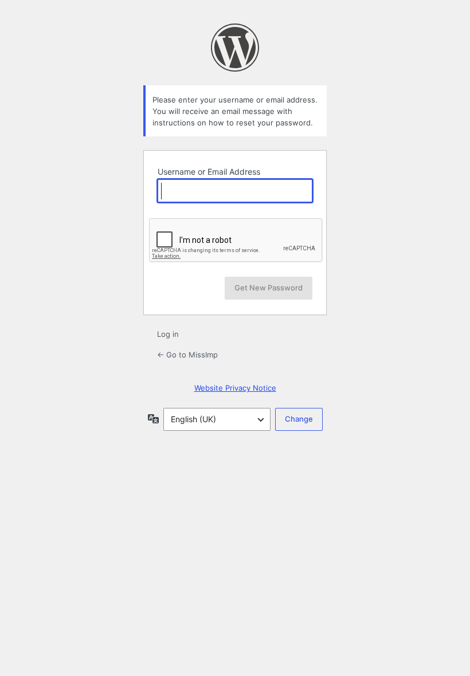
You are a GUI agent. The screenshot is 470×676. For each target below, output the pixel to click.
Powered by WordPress (235, 47)
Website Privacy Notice (235, 387)
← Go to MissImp (187, 354)
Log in (168, 334)
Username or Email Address (209, 171)
